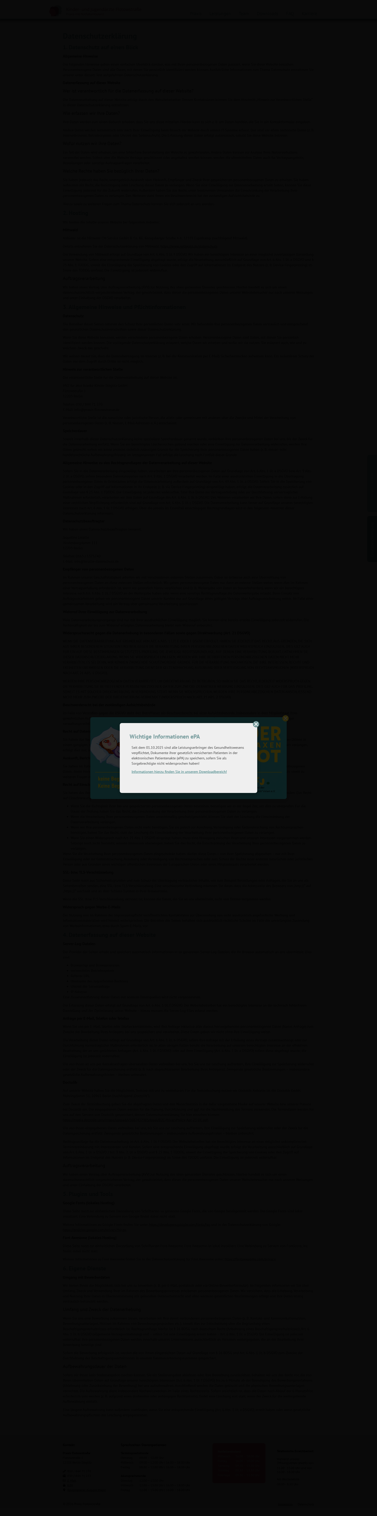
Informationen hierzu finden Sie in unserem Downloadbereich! (179, 771)
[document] (188, 758)
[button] (256, 724)
